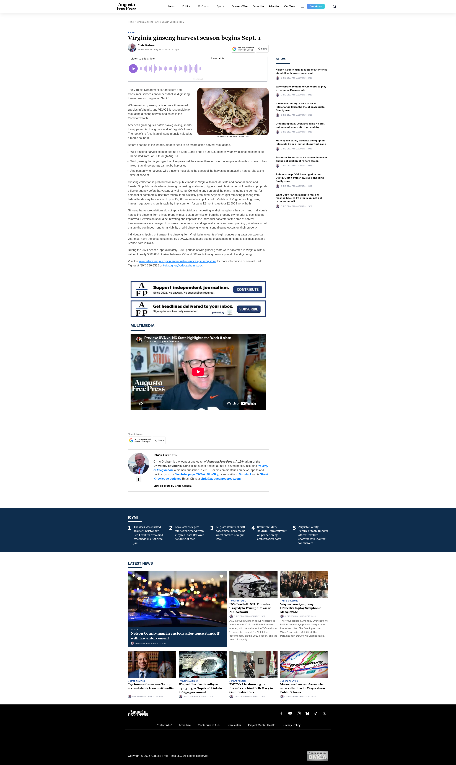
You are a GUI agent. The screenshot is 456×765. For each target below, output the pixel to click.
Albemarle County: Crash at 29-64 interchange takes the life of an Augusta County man (300, 107)
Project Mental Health (261, 725)
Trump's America (189, 681)
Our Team (290, 6)
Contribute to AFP (209, 725)
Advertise (274, 6)
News (171, 6)
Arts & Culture (290, 601)
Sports (220, 6)
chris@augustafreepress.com (221, 478)
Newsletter (234, 725)
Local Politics (290, 681)
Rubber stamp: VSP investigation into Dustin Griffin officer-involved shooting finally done (300, 178)
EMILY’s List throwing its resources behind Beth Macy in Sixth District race (251, 688)
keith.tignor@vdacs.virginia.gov (182, 265)
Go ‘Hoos (203, 6)
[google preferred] (243, 49)
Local (136, 629)
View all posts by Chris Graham (172, 485)
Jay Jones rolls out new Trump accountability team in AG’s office (151, 686)
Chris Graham (165, 455)
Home (131, 22)
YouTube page (185, 474)
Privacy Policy (291, 725)
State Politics (137, 681)
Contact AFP (164, 725)
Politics (186, 6)
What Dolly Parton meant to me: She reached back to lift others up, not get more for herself (299, 198)
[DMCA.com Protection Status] (317, 755)
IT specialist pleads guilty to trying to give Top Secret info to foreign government (200, 688)
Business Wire (240, 6)
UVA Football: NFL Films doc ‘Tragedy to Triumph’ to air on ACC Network (250, 608)
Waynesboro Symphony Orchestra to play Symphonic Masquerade (300, 608)
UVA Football (238, 601)
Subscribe (258, 6)
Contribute (316, 6)
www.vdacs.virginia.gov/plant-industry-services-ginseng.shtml (177, 261)
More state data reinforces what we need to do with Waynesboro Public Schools (302, 688)
